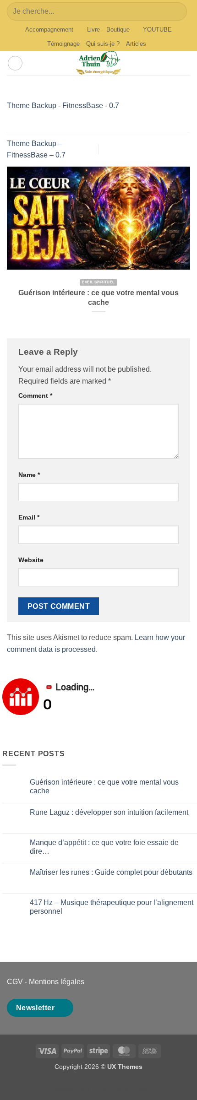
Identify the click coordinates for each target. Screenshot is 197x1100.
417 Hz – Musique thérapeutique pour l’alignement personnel (111, 907)
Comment (35, 395)
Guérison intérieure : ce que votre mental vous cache (98, 297)
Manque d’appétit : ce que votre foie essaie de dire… (104, 847)
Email (28, 517)
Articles (136, 43)
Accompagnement (49, 29)
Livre (93, 29)
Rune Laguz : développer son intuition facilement (109, 812)
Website (31, 560)
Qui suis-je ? (103, 43)
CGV (15, 982)
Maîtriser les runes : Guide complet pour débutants (111, 872)
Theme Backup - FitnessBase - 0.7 (63, 105)
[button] (15, 63)
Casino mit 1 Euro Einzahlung (98, 1089)
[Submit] (176, 11)
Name (29, 474)
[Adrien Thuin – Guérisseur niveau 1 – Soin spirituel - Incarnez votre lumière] (98, 63)
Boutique (118, 29)
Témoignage (63, 43)
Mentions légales (56, 982)
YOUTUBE (157, 29)
